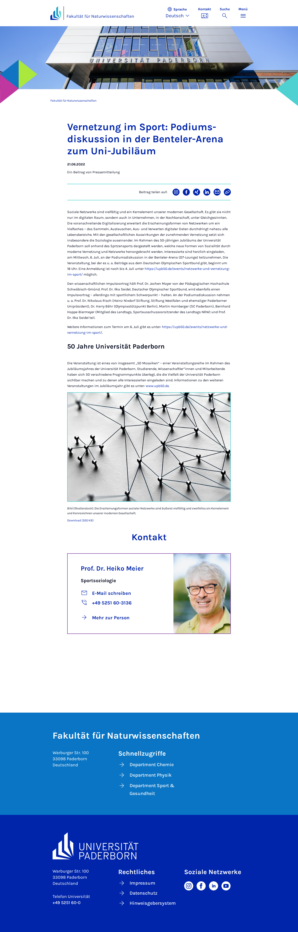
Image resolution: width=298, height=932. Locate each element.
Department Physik (151, 775)
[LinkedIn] (213, 885)
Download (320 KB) (80, 520)
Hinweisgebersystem (153, 903)
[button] (180, 13)
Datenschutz (144, 893)
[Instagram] (188, 885)
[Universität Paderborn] (149, 845)
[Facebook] (201, 885)
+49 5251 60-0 (66, 902)
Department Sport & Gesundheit (152, 789)
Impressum (142, 883)
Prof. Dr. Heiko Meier (112, 568)
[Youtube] (226, 885)
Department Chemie (152, 764)
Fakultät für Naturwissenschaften (100, 16)
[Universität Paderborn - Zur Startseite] (55, 13)
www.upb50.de (157, 386)
